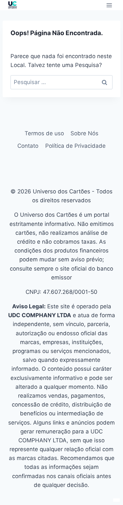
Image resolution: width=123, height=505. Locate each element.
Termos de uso (44, 133)
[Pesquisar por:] (61, 82)
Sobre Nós (84, 133)
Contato (27, 146)
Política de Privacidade (75, 146)
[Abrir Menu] (109, 5)
